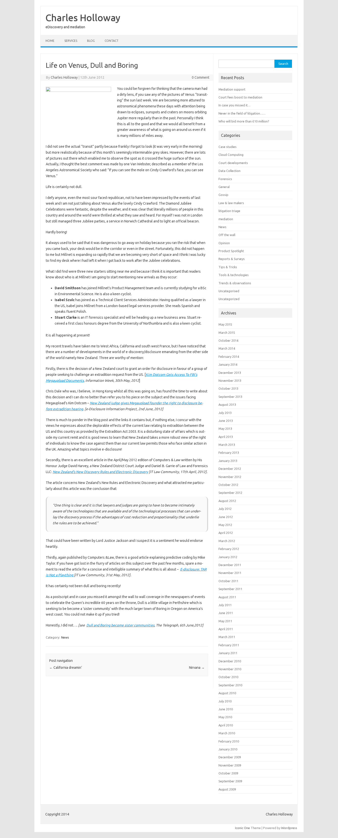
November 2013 (229, 380)
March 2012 (226, 541)
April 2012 (225, 532)
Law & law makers (231, 203)
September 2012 (230, 492)
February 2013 (228, 452)
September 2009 (230, 781)
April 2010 (225, 725)
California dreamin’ (65, 668)
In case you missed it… (234, 105)
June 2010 (225, 709)
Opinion (224, 243)
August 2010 (227, 693)
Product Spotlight (231, 251)
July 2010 (225, 701)
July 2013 (225, 412)
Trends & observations (234, 283)
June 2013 (225, 420)
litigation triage (229, 211)
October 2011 (228, 581)
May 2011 (225, 621)
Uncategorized (229, 299)
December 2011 (229, 565)
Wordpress (289, 828)
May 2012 (225, 525)
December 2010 (229, 661)
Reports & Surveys (231, 259)
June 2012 (225, 517)
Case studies (227, 146)
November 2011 (229, 573)
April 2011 (225, 629)
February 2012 (228, 549)
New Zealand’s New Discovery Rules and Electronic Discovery (100, 472)
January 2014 (227, 364)
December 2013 (229, 372)
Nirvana (197, 668)
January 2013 (227, 460)
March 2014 (226, 348)
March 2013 (226, 444)
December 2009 (229, 757)
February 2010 (228, 741)
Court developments (233, 163)
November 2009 (229, 765)
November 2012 (229, 477)
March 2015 (226, 332)
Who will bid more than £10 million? (243, 121)
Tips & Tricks (227, 267)
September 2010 (230, 685)
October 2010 (228, 677)
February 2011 (228, 645)
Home (50, 40)
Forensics (225, 179)
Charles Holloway (83, 17)
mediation (225, 219)
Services (70, 40)
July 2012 (225, 508)
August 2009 (227, 789)
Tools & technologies (233, 275)
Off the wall (226, 235)
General (224, 187)
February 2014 (228, 356)
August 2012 (227, 501)
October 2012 (228, 484)
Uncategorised (228, 291)
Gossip (223, 194)
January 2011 (227, 653)
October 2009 (228, 773)
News (65, 637)
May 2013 (225, 428)
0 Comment (200, 77)
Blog (91, 40)
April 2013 (225, 436)
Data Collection (229, 170)
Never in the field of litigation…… (242, 113)
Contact (112, 40)
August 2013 (227, 404)
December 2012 (229, 468)
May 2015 (225, 324)
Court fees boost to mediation (240, 97)
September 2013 (230, 396)
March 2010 (226, 733)
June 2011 (225, 613)
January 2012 (227, 557)
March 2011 (226, 637)
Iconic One (242, 828)
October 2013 (228, 388)
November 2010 (229, 669)
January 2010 (227, 749)
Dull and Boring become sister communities (120, 625)
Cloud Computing (230, 154)
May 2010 (225, 717)
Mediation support (231, 89)
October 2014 (228, 340)
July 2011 (225, 605)
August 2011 (227, 597)
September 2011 (230, 589)
